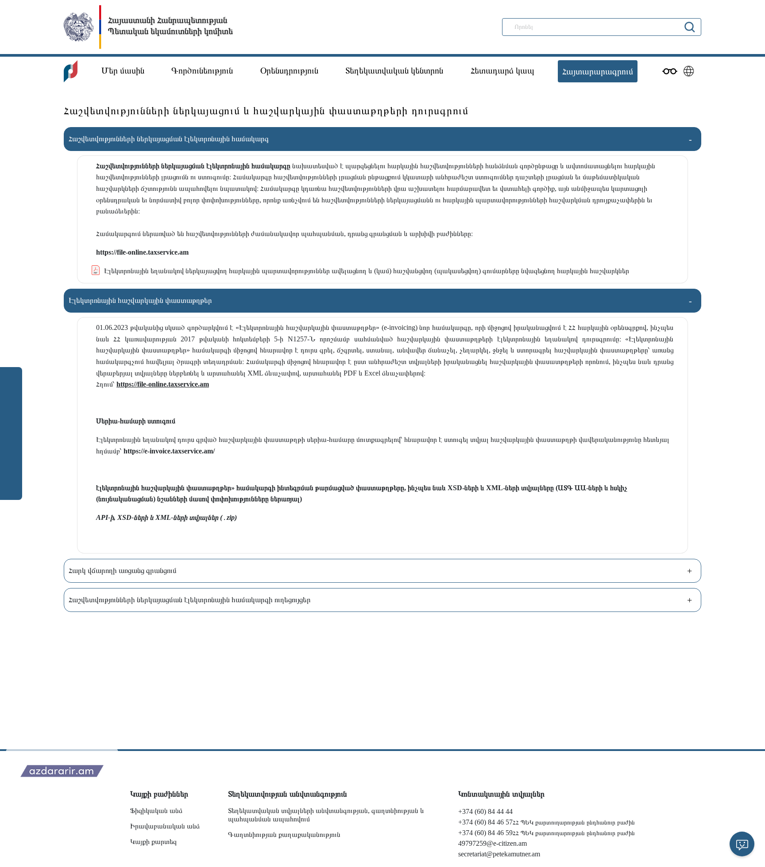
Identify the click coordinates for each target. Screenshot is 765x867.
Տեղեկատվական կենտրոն (394, 70)
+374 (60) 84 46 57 (485, 822)
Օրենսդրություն (289, 70)
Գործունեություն (202, 70)
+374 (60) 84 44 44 (485, 811)
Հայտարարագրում (597, 71)
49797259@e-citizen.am (492, 843)
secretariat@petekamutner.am (499, 854)
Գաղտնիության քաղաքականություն (284, 834)
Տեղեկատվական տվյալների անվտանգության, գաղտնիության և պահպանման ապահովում (326, 815)
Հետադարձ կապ (502, 70)
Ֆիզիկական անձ (156, 810)
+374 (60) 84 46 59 (485, 832)
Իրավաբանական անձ (165, 826)
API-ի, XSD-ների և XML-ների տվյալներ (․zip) (166, 517)
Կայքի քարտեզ (153, 841)
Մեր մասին (122, 70)
